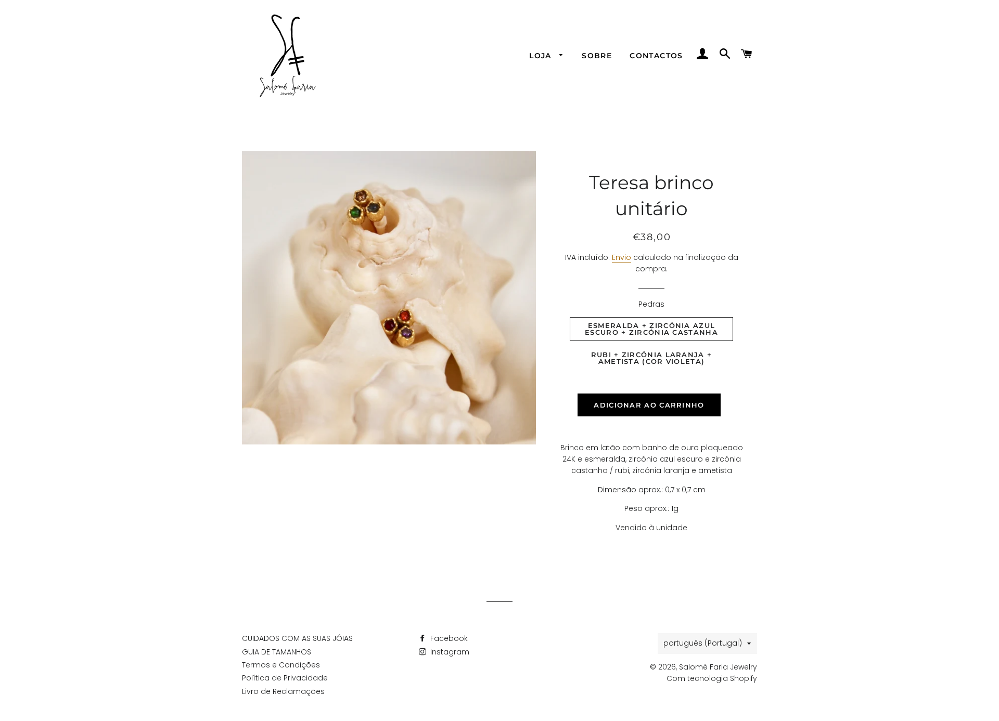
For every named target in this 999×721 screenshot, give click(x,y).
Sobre (597, 55)
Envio (621, 257)
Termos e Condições (281, 665)
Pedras (651, 304)
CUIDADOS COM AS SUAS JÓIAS (297, 638)
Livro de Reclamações (283, 691)
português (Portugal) (702, 643)
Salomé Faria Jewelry (718, 667)
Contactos (656, 55)
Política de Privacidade (285, 678)
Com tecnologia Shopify (712, 678)
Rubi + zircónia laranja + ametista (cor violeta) (651, 357)
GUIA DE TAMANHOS (276, 652)
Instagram (448, 652)
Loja (541, 55)
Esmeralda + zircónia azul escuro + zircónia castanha (651, 328)
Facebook (448, 638)
